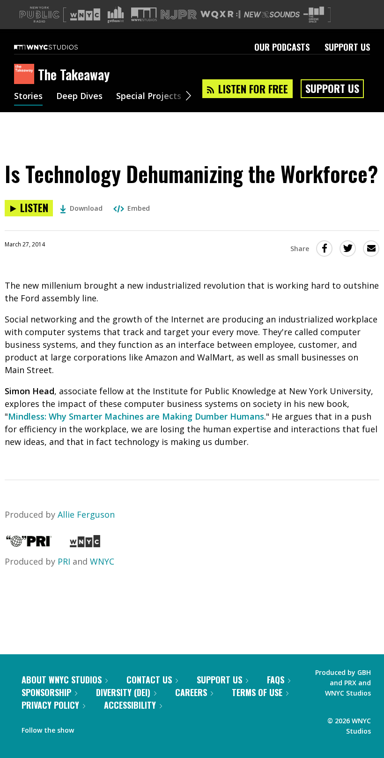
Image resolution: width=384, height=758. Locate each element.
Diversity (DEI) (123, 692)
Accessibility (130, 705)
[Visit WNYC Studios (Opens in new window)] (144, 14)
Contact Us (149, 680)
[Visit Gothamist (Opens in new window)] (115, 14)
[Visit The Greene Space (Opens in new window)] (313, 15)
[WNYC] (85, 544)
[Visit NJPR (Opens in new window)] (179, 15)
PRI (64, 561)
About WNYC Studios (62, 680)
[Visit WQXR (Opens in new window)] (220, 14)
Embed (138, 208)
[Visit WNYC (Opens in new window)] (85, 14)
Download (86, 208)
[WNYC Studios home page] (57, 47)
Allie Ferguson (86, 514)
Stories (28, 96)
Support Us (347, 47)
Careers (191, 692)
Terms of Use (257, 692)
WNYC (102, 561)
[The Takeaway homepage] (26, 74)
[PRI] (29, 544)
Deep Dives (79, 96)
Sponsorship (46, 692)
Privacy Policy (50, 705)
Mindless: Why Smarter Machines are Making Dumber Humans (136, 416)
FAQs (275, 680)
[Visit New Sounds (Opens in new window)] (272, 14)
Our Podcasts (282, 47)
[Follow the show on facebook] (87, 728)
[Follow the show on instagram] (123, 728)
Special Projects (148, 96)
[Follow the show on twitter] (106, 728)
